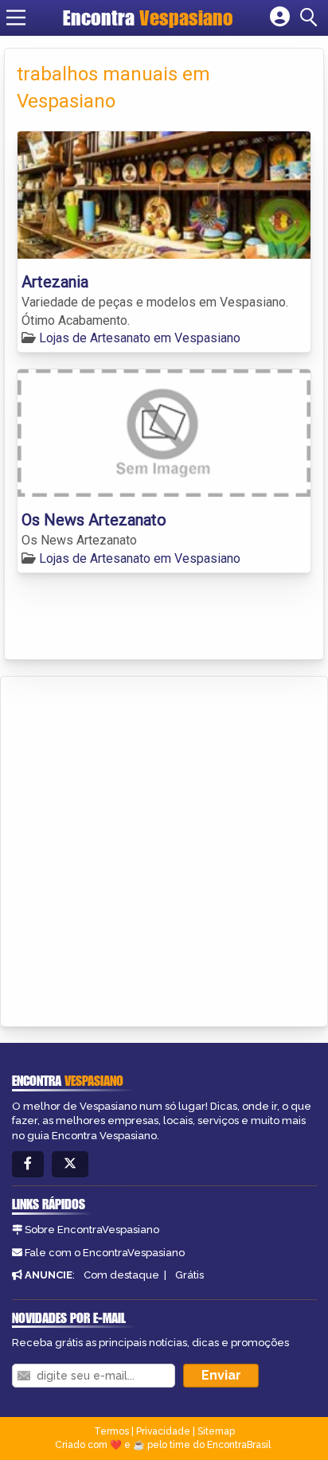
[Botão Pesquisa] (311, 17)
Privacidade (163, 1431)
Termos (111, 1431)
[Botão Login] (280, 17)
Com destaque (121, 1275)
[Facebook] (28, 1164)
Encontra (148, 17)
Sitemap (216, 1431)
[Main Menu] (16, 17)
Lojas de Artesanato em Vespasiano (139, 337)
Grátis (189, 1275)
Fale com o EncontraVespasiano (105, 1253)
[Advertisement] (164, 849)
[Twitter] (70, 1164)
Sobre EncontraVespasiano (92, 1230)
